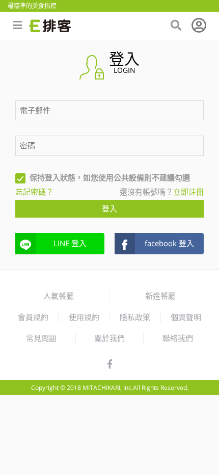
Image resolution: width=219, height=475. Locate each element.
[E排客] (50, 26)
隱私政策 (135, 317)
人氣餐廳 (58, 296)
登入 (109, 208)
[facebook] (109, 364)
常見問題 (41, 338)
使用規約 (84, 317)
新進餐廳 (160, 296)
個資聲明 (186, 317)
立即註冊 (188, 192)
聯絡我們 (177, 338)
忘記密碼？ (34, 192)
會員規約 (33, 317)
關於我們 (109, 338)
